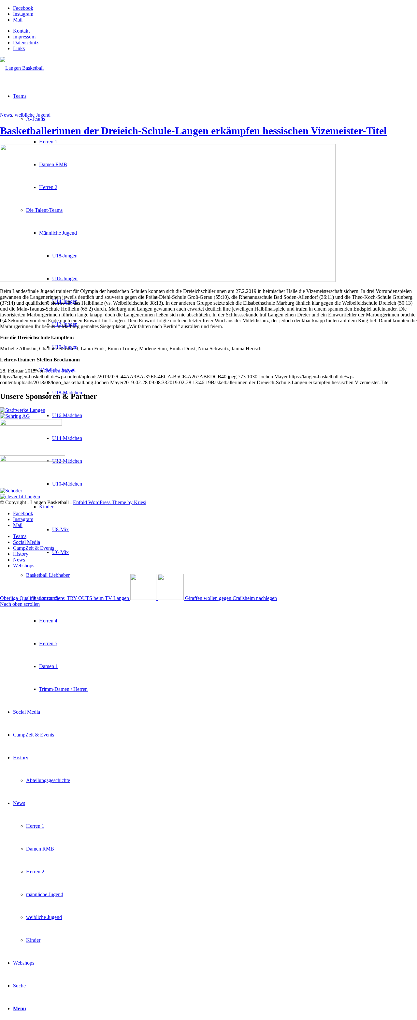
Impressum (24, 36)
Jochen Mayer (60, 370)
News (6, 115)
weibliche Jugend (32, 115)
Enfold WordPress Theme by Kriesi (109, 502)
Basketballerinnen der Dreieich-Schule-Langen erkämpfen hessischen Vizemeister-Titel (193, 131)
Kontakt (21, 31)
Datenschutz (25, 42)
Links (19, 48)
